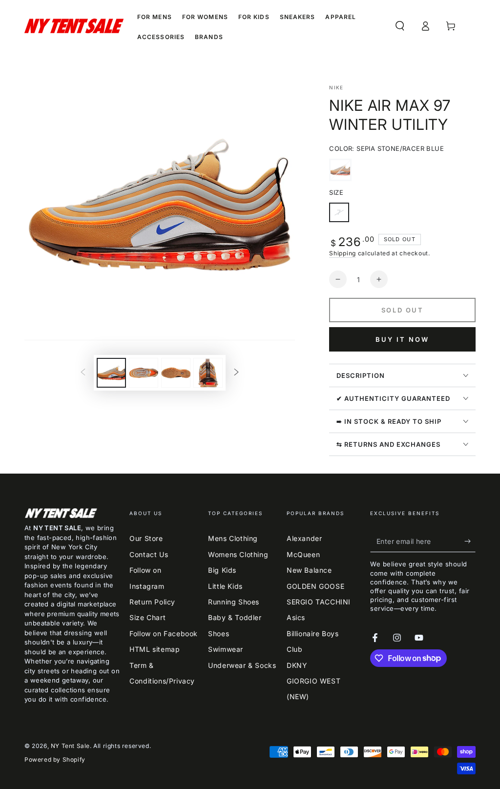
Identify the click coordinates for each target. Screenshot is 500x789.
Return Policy (152, 602)
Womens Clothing (238, 554)
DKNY (297, 665)
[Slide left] (83, 372)
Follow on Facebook (163, 633)
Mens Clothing (233, 538)
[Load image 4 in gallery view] (208, 373)
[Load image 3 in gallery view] (175, 373)
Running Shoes (233, 602)
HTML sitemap (154, 649)
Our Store (146, 538)
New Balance (309, 570)
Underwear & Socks (242, 665)
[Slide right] (236, 372)
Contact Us (148, 554)
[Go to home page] (74, 26)
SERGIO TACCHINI (319, 602)
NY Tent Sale (70, 745)
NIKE (336, 87)
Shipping (342, 253)
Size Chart (147, 617)
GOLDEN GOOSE (315, 586)
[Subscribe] (470, 541)
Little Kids (225, 586)
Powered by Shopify (54, 759)
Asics (296, 617)
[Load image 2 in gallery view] (143, 373)
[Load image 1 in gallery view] (111, 373)
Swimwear (225, 649)
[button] (400, 26)
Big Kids (222, 570)
